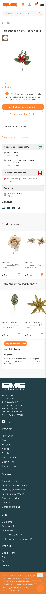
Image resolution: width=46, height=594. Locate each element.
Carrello (6, 557)
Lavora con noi (10, 530)
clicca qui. (18, 590)
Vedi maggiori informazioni (16, 138)
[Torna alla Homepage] (3, 23)
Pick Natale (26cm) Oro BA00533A (34, 326)
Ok (40, 575)
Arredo (5, 448)
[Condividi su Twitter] (19, 208)
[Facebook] (3, 421)
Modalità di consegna (13, 489)
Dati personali (9, 552)
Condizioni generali (12, 481)
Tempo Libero (9, 465)
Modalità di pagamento (14, 485)
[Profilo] (29, 5)
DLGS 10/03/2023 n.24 (13, 534)
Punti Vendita (9, 526)
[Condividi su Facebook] (9, 208)
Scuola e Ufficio (10, 457)
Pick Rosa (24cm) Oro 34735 (10, 266)
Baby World (8, 461)
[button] (19, 274)
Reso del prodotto (11, 498)
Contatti (6, 502)
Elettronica (7, 435)
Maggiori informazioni (15, 344)
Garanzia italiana (11, 506)
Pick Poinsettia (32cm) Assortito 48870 (33, 266)
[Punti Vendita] (23, 5)
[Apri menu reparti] (42, 5)
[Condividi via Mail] (14, 208)
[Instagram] (8, 421)
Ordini (5, 561)
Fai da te (6, 444)
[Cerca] (39, 13)
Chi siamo (7, 521)
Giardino (6, 453)
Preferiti (6, 565)
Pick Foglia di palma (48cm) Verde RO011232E (10, 326)
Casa (4, 440)
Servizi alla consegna (13, 493)
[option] (11, 255)
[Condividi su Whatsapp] (4, 208)
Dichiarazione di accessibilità (17, 539)
